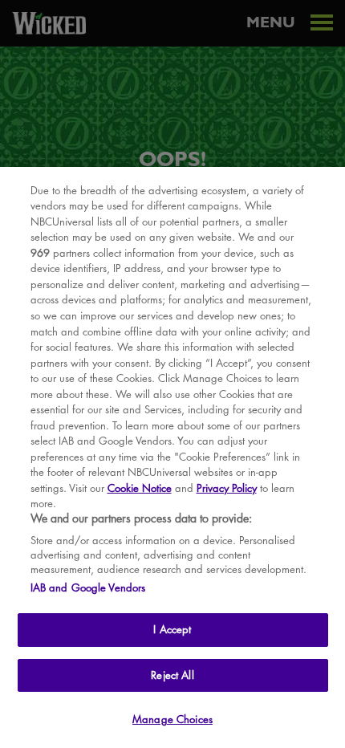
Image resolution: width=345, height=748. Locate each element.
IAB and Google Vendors (88, 587)
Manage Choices (172, 719)
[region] (172, 457)
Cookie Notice (140, 488)
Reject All (172, 675)
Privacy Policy (227, 488)
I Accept (172, 629)
